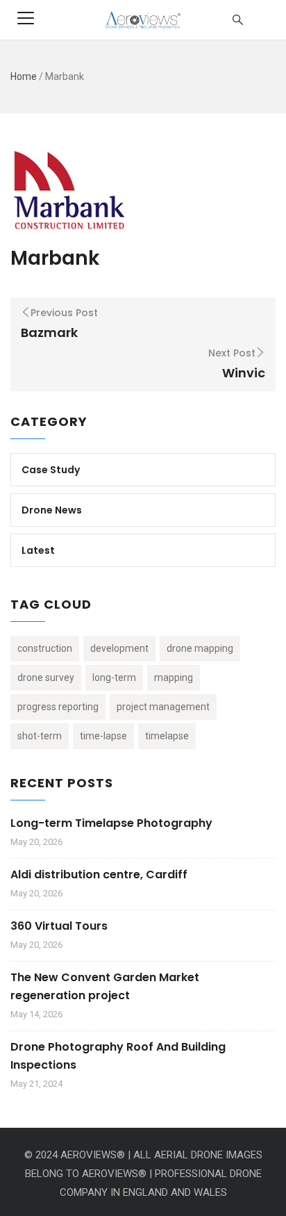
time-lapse (103, 735)
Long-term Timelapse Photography (111, 823)
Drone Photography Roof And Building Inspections (118, 1056)
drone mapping (200, 648)
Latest (38, 550)
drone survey (45, 677)
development (119, 648)
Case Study (51, 470)
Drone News (52, 510)
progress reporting (58, 706)
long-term (114, 677)
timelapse (167, 735)
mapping (173, 677)
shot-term (39, 735)
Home (23, 76)
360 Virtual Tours (59, 926)
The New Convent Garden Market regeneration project (104, 986)
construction (44, 648)
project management (163, 706)
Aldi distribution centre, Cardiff (98, 874)
